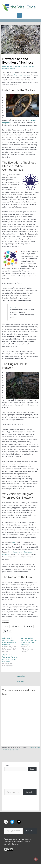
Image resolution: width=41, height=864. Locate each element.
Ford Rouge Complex (21, 75)
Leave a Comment (8, 68)
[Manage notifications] (36, 859)
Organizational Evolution (25, 66)
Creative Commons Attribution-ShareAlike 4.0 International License (17, 841)
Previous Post (20, 676)
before (14, 542)
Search (7, 766)
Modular (13, 307)
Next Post (20, 681)
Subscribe (30, 792)
